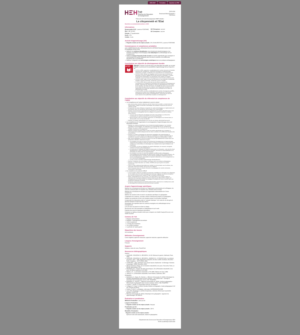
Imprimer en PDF (174, 3)
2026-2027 (153, 3)
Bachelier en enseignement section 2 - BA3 (137, 24)
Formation (162, 3)
